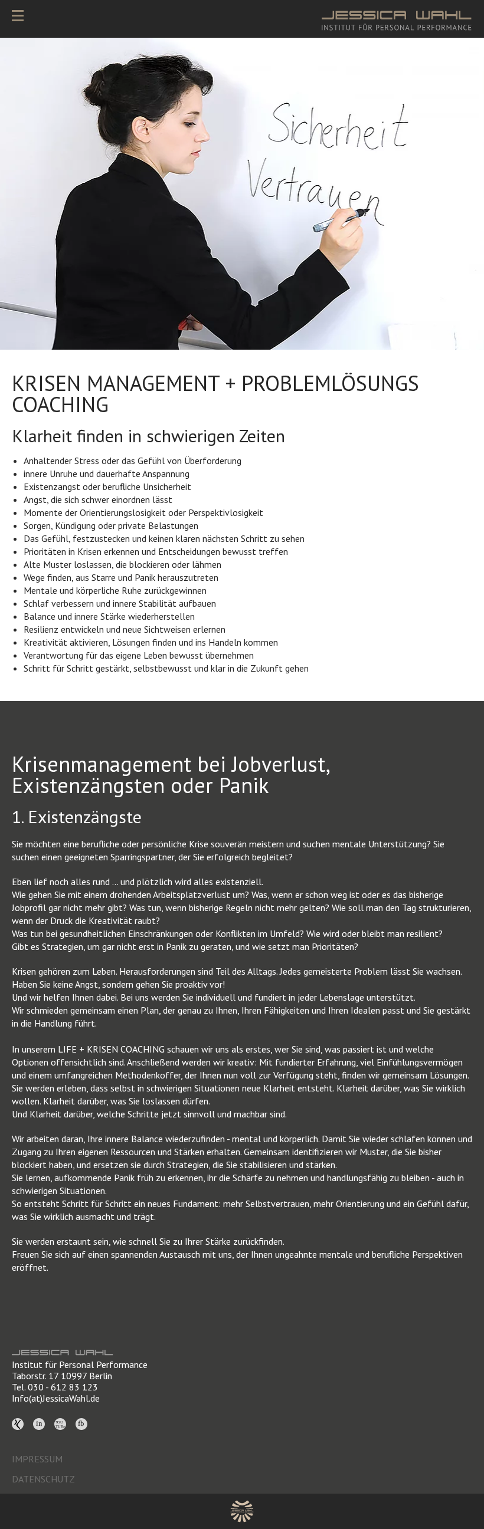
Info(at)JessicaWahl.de (56, 1398)
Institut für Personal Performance (80, 1364)
